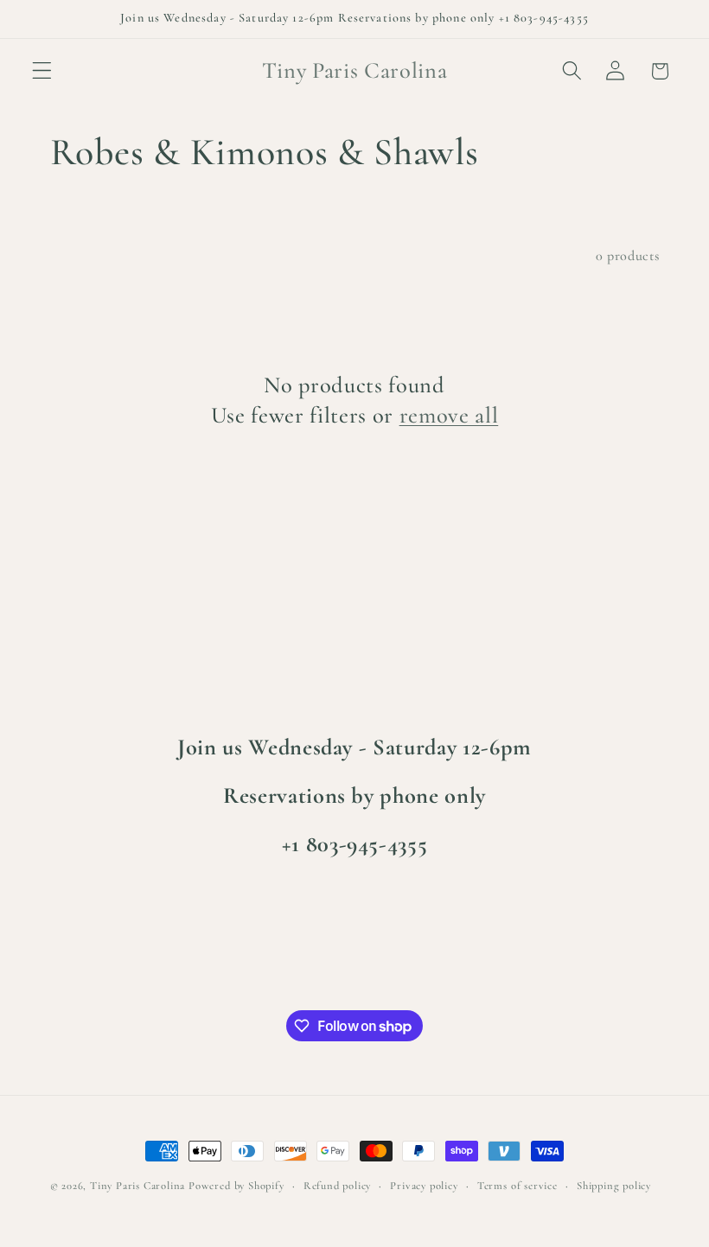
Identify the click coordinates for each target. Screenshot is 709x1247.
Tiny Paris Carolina (137, 1186)
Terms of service (517, 1186)
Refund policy (337, 1186)
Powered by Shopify (236, 1186)
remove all (449, 415)
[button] (42, 71)
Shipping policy (614, 1186)
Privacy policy (423, 1186)
